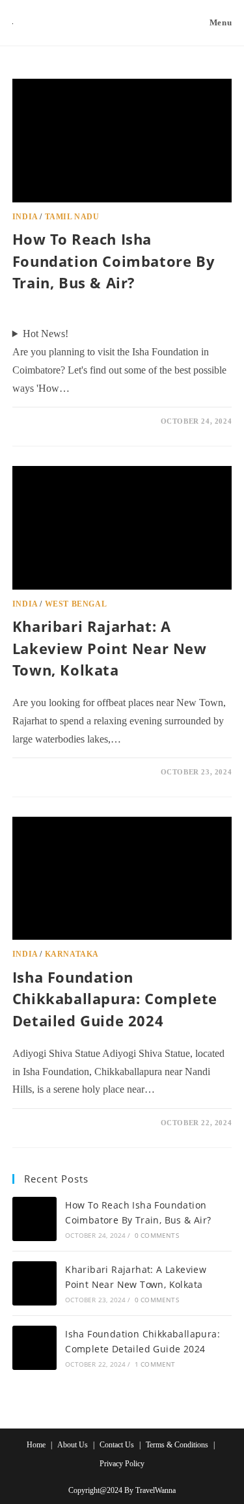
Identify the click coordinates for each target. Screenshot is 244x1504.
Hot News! (45, 333)
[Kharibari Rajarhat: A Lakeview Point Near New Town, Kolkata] (34, 1283)
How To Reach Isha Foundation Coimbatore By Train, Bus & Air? (113, 260)
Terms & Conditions (177, 1444)
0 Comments (48, 421)
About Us (72, 1444)
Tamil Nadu (72, 216)
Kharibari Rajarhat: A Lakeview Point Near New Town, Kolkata (109, 647)
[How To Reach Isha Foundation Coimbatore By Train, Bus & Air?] (34, 1219)
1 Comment (46, 1123)
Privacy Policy (122, 1463)
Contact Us (117, 1444)
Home (36, 1444)
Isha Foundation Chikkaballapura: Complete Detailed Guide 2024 (114, 998)
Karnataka (72, 954)
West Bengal (76, 603)
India (25, 216)
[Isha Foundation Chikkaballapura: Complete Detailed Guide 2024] (34, 1348)
